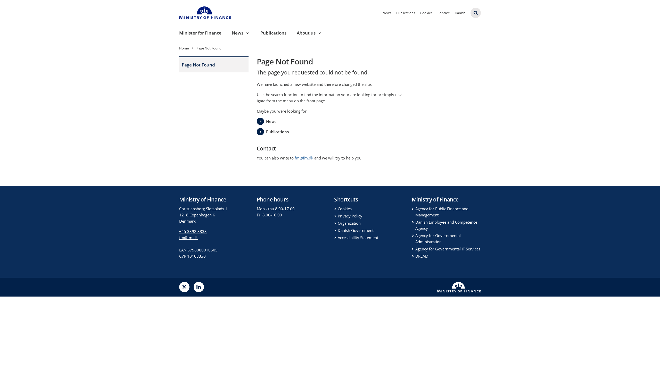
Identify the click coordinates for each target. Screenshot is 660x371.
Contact (444, 13)
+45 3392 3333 (193, 231)
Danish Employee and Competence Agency (446, 225)
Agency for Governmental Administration (438, 238)
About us (306, 33)
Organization (349, 223)
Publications (405, 13)
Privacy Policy (350, 215)
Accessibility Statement (358, 237)
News (387, 13)
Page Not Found (198, 65)
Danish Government (356, 230)
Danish (460, 13)
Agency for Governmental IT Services (447, 248)
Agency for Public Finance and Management (441, 211)
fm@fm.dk (188, 237)
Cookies (426, 13)
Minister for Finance (200, 33)
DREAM (421, 256)
